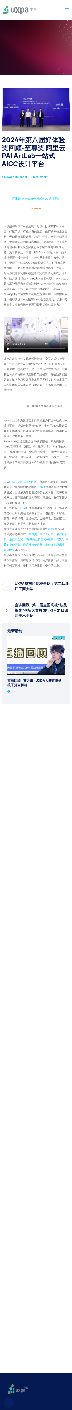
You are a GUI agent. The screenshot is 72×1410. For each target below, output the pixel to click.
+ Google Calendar (14, 177)
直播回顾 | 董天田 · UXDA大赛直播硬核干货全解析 (34, 682)
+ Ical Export (39, 177)
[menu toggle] (67, 10)
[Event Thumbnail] (36, 655)
